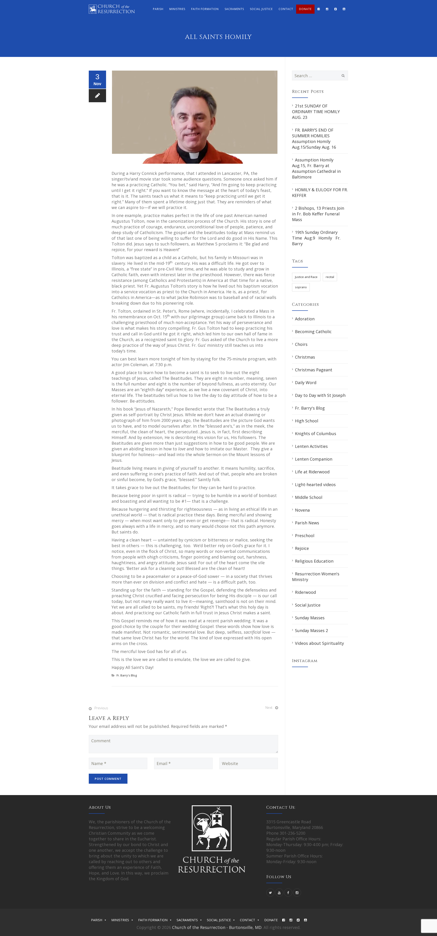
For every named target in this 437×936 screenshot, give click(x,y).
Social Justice (307, 605)
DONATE (305, 9)
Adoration (305, 318)
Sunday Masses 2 (311, 630)
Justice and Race (306, 277)
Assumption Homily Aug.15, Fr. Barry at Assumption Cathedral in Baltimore (316, 168)
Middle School (308, 497)
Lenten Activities (311, 446)
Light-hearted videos (315, 484)
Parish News (307, 522)
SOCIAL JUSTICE (261, 9)
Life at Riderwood (312, 471)
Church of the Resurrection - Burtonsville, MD (217, 927)
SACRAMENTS (234, 9)
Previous (101, 708)
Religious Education (314, 561)
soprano (301, 287)
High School (306, 420)
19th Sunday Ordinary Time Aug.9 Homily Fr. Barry (316, 238)
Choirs (301, 344)
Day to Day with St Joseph (320, 395)
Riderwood (305, 592)
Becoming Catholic (313, 331)
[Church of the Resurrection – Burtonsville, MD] (112, 9)
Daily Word (305, 382)
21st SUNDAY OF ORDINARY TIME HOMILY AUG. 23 (316, 111)
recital (330, 277)
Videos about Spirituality (319, 643)
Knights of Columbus (315, 433)
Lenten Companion (313, 459)
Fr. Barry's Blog (127, 675)
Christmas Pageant (313, 369)
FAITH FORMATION (205, 9)
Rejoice (302, 548)
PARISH (158, 9)
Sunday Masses (310, 617)
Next (268, 707)
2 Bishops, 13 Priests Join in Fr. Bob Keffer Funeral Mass (318, 213)
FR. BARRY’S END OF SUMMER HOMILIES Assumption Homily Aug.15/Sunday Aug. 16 (314, 138)
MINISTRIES (177, 9)
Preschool (304, 535)
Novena (302, 510)
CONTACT (286, 9)
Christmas (305, 357)
